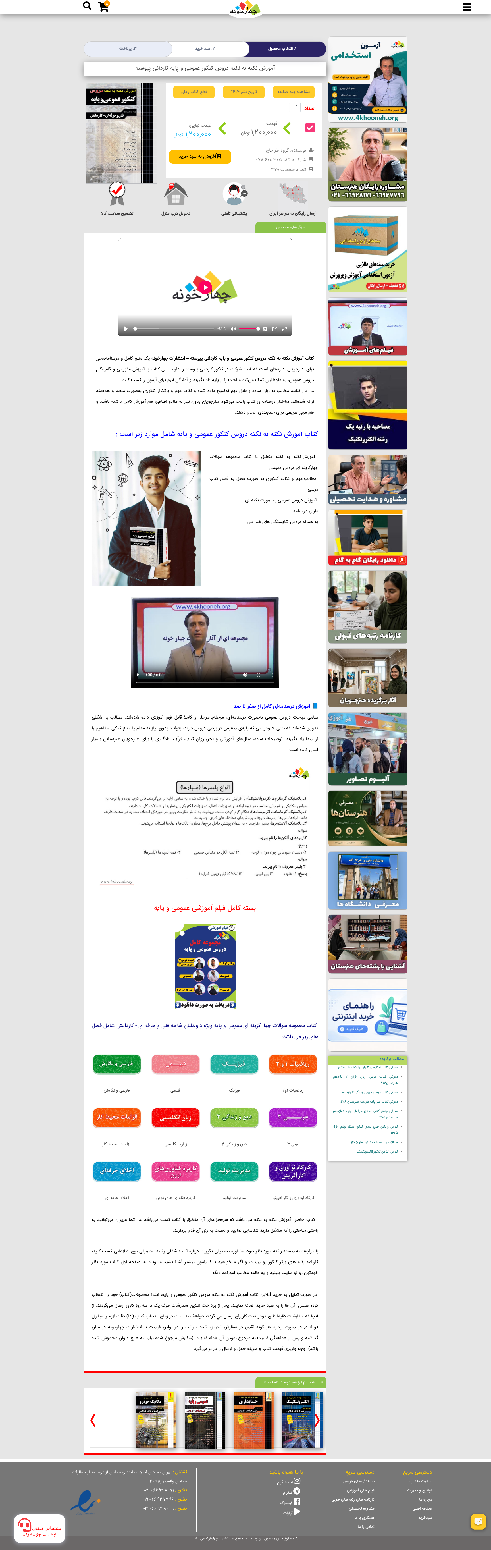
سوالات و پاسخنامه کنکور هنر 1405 (374, 1142)
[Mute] (233, 328)
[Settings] (265, 328)
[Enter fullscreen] (284, 328)
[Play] (125, 328)
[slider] (173, 328)
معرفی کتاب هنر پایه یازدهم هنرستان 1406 (369, 1102)
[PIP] (274, 328)
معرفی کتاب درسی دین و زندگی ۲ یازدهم (370, 1092)
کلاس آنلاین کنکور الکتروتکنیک (377, 1152)
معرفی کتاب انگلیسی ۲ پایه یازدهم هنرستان (368, 1067)
